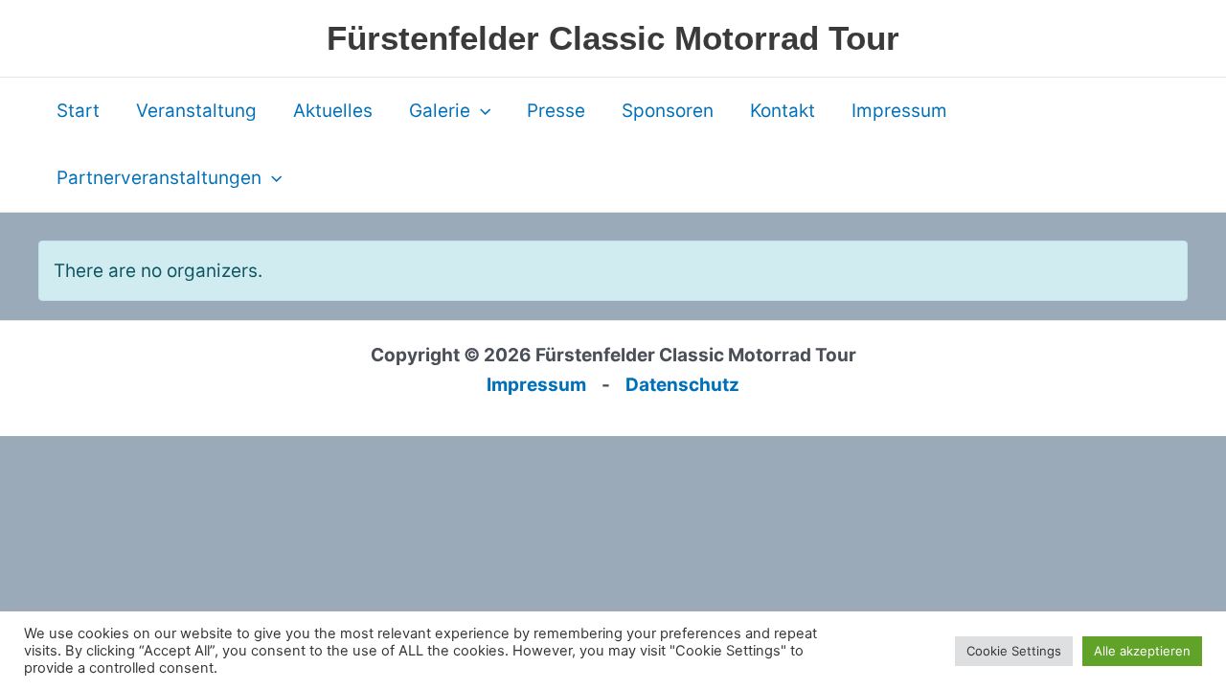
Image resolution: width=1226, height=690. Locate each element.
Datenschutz (682, 385)
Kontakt (782, 111)
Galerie (439, 111)
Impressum (899, 111)
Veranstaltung (196, 111)
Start (78, 111)
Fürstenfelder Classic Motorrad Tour (613, 38)
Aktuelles (333, 111)
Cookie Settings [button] (1013, 650)
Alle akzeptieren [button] (1142, 650)
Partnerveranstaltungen (159, 178)
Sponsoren (668, 111)
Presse (556, 111)
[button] (480, 111)
